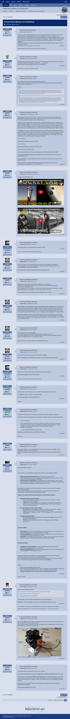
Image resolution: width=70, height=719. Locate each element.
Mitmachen (26, 1)
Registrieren (33, 5)
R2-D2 (7, 75)
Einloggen (27, 5)
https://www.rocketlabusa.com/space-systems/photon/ (30, 146)
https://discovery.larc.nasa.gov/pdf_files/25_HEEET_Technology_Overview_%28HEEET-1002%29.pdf (42, 568)
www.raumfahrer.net (42, 48)
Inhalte (8, 1)
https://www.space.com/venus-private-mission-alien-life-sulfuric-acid (33, 340)
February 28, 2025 (37, 429)
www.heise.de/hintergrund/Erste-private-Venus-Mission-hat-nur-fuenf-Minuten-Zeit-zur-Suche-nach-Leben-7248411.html (40, 155)
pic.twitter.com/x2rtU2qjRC (26, 427)
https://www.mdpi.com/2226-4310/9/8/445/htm (35, 64)
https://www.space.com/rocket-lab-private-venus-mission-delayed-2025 (33, 270)
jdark (8, 465)
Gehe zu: (50, 700)
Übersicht (6, 5)
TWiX (8, 29)
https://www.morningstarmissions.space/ (27, 687)
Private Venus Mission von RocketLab (28, 30)
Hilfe (11, 5)
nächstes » (64, 15)
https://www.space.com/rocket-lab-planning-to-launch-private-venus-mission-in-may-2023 (37, 162)
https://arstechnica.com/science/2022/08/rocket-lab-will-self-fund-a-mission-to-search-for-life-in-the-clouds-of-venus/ (41, 43)
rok (7, 665)
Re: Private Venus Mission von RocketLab (28, 56)
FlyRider (8, 111)
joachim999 (7, 589)
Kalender (21, 5)
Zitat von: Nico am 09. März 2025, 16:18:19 (26, 589)
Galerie (19, 1)
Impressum (29, 715)
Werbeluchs (11, 717)
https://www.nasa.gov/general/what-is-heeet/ (30, 567)
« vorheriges (59, 15)
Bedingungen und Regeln (21, 715)
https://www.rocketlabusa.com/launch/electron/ (28, 141)
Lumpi (7, 61)
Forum (13, 1)
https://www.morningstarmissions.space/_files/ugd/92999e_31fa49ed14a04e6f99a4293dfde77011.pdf (40, 674)
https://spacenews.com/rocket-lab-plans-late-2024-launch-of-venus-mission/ (34, 292)
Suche (15, 5)
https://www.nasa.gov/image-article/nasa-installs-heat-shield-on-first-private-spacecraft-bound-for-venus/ (39, 452)
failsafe (8, 278)
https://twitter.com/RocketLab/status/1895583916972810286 (31, 432)
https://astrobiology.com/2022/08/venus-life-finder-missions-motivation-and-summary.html (38, 357)
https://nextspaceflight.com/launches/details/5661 (29, 374)
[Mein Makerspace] (7, 117)
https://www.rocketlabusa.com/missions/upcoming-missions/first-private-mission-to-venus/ (38, 152)
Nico (8, 386)
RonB (8, 246)
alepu (7, 264)
